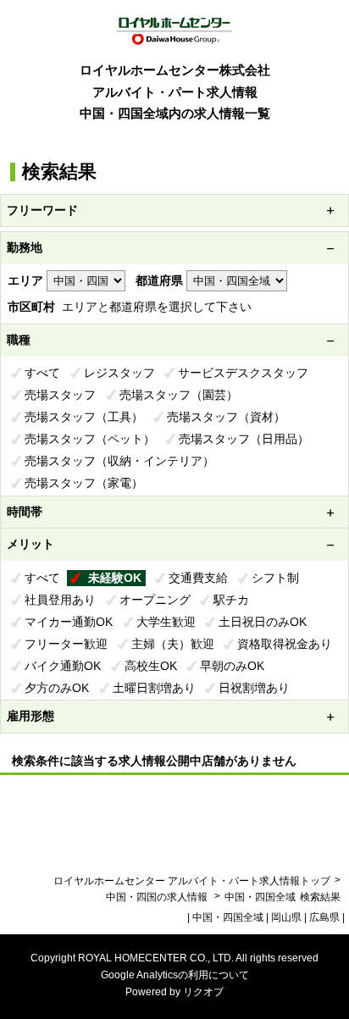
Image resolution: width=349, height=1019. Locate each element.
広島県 (324, 917)
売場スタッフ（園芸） (178, 395)
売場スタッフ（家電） (84, 483)
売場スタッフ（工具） (84, 417)
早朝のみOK (232, 666)
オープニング (155, 599)
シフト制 (275, 577)
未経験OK (114, 577)
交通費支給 (198, 577)
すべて (42, 372)
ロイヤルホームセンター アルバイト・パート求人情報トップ (191, 881)
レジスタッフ (119, 372)
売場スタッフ (60, 395)
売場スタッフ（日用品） (244, 439)
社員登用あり (60, 599)
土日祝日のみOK (263, 622)
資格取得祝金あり (284, 644)
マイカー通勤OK (69, 622)
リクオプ (203, 992)
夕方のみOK (57, 688)
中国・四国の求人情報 (158, 897)
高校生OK (151, 666)
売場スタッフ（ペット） (90, 439)
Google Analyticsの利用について (175, 975)
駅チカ (231, 599)
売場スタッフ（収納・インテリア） (119, 461)
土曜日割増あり (154, 688)
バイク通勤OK (63, 666)
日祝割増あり (254, 688)
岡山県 (286, 917)
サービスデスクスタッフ (243, 372)
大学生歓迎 (166, 622)
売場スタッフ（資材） (226, 417)
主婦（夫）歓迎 (172, 644)
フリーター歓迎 (66, 644)
